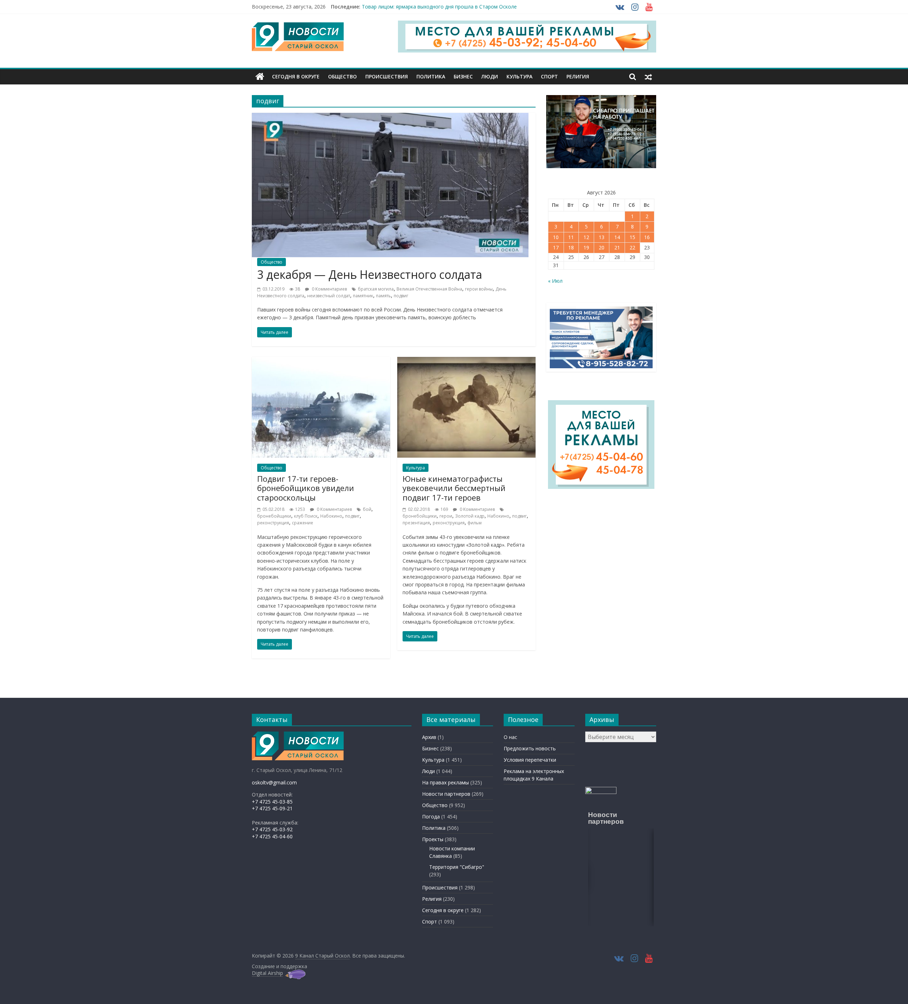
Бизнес (463, 76)
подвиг (401, 296)
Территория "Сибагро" (456, 867)
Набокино (331, 516)
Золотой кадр (470, 516)
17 (556, 247)
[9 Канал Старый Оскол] (260, 76)
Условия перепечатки (530, 759)
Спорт (549, 76)
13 (601, 237)
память (383, 296)
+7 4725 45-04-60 (272, 836)
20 (601, 247)
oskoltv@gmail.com (274, 782)
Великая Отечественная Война (429, 289)
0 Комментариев (329, 289)
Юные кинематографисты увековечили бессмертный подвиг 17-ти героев (454, 488)
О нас (510, 737)
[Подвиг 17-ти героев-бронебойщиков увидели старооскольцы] (321, 361)
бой (367, 509)
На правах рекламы (445, 782)
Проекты (432, 839)
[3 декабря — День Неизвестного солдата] (390, 117)
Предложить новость (530, 748)
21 (617, 247)
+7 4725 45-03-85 (272, 801)
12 (586, 237)
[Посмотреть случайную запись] (648, 76)
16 (647, 237)
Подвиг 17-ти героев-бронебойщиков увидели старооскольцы (305, 488)
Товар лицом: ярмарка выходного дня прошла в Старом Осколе (439, 6)
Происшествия (386, 76)
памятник (363, 296)
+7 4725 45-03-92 (272, 829)
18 (571, 247)
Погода (431, 816)
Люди (489, 76)
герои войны (479, 289)
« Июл (555, 280)
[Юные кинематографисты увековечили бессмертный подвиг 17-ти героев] (466, 361)
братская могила (376, 289)
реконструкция (273, 523)
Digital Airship (267, 973)
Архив (429, 737)
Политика (430, 76)
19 (586, 247)
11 (571, 237)
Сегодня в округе (296, 76)
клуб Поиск (305, 516)
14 (617, 237)
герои (445, 516)
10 (556, 237)
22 (632, 247)
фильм (474, 523)
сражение (302, 523)
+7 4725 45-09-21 (272, 808)
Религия (577, 76)
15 (632, 237)
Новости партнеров (446, 793)
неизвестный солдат (328, 296)
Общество (342, 76)
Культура (519, 76)
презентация (416, 523)
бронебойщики (274, 516)
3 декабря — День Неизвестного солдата (369, 274)
